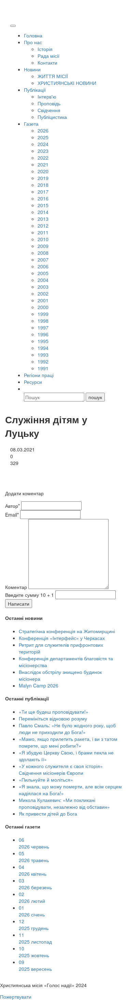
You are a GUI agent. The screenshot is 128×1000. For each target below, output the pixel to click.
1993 (43, 354)
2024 (43, 144)
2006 (43, 266)
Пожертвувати (15, 996)
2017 (43, 191)
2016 (43, 198)
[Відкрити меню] (13, 26)
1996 (43, 334)
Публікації (35, 89)
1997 (43, 327)
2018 (43, 184)
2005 (43, 273)
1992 (43, 361)
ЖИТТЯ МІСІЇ (53, 76)
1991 (43, 368)
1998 (43, 320)
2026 (43, 130)
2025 (43, 137)
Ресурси (33, 381)
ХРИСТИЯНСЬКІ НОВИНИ (67, 82)
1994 (43, 347)
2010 (43, 239)
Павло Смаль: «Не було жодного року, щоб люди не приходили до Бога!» (67, 728)
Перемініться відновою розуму (53, 718)
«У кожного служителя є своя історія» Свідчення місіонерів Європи (61, 769)
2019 (43, 178)
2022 (43, 157)
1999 (43, 313)
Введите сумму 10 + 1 (29, 594)
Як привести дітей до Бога (48, 813)
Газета (31, 123)
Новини (32, 69)
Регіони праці (39, 375)
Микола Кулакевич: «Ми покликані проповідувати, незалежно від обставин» (64, 803)
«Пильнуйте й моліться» (46, 779)
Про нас (33, 42)
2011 (43, 232)
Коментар (16, 587)
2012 (43, 225)
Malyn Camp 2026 (38, 685)
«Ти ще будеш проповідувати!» (53, 711)
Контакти (47, 62)
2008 (43, 252)
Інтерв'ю (47, 96)
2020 (43, 171)
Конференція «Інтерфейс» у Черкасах (62, 638)
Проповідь (49, 103)
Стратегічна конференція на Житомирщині (67, 631)
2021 (43, 164)
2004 (43, 279)
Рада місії (48, 55)
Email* (12, 514)
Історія (45, 49)
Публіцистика (52, 116)
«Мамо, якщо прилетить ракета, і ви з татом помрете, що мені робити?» (68, 742)
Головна (33, 35)
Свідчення (49, 110)
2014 (43, 212)
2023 (43, 150)
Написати (18, 603)
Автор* (12, 505)
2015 (43, 205)
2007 (43, 259)
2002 (43, 293)
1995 (43, 341)
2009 (43, 246)
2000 (43, 307)
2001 (43, 300)
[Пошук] (27, 388)
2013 (43, 218)
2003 (43, 286)
